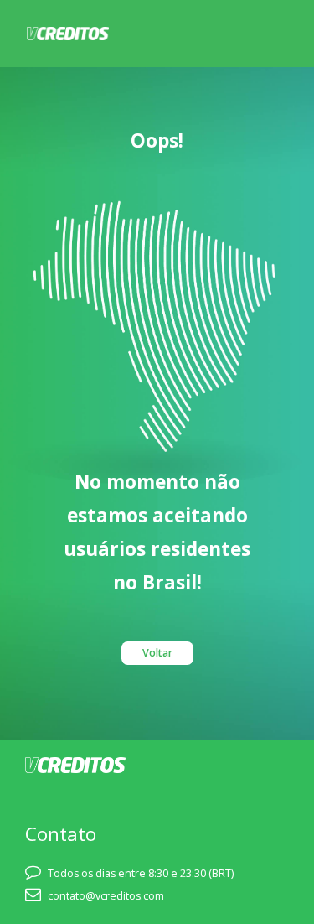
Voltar (157, 653)
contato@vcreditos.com (106, 896)
